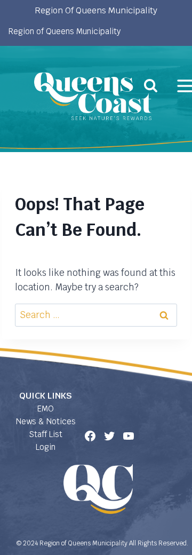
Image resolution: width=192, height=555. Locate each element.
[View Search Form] (151, 86)
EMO (45, 408)
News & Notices (46, 421)
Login (45, 447)
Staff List (45, 434)
